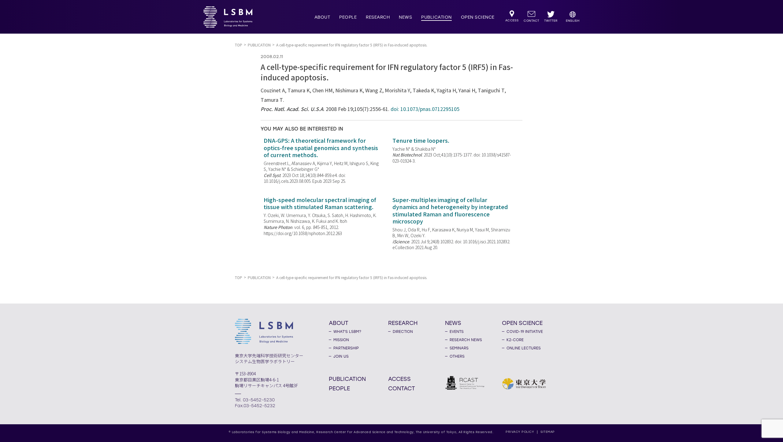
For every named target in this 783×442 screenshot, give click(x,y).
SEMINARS (459, 348)
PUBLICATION (436, 17)
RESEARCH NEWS (466, 340)
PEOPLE (348, 17)
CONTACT (401, 388)
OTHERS (457, 356)
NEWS (405, 17)
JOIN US (341, 356)
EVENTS (457, 332)
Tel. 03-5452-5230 (255, 400)
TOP (238, 45)
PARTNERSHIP (346, 348)
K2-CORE (515, 340)
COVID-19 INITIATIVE (525, 332)
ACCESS (399, 379)
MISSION (341, 340)
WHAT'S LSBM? (347, 332)
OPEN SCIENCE (478, 17)
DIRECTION (403, 332)
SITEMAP (547, 432)
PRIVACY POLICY (520, 432)
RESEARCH (378, 17)
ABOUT (322, 17)
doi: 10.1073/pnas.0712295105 (425, 109)
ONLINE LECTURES (524, 348)
